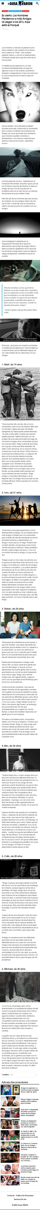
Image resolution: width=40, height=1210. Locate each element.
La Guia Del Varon (20, 3)
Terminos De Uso (20, 1199)
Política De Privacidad (24, 1196)
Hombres (4, 11)
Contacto (11, 1196)
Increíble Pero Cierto (15, 11)
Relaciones (25, 11)
